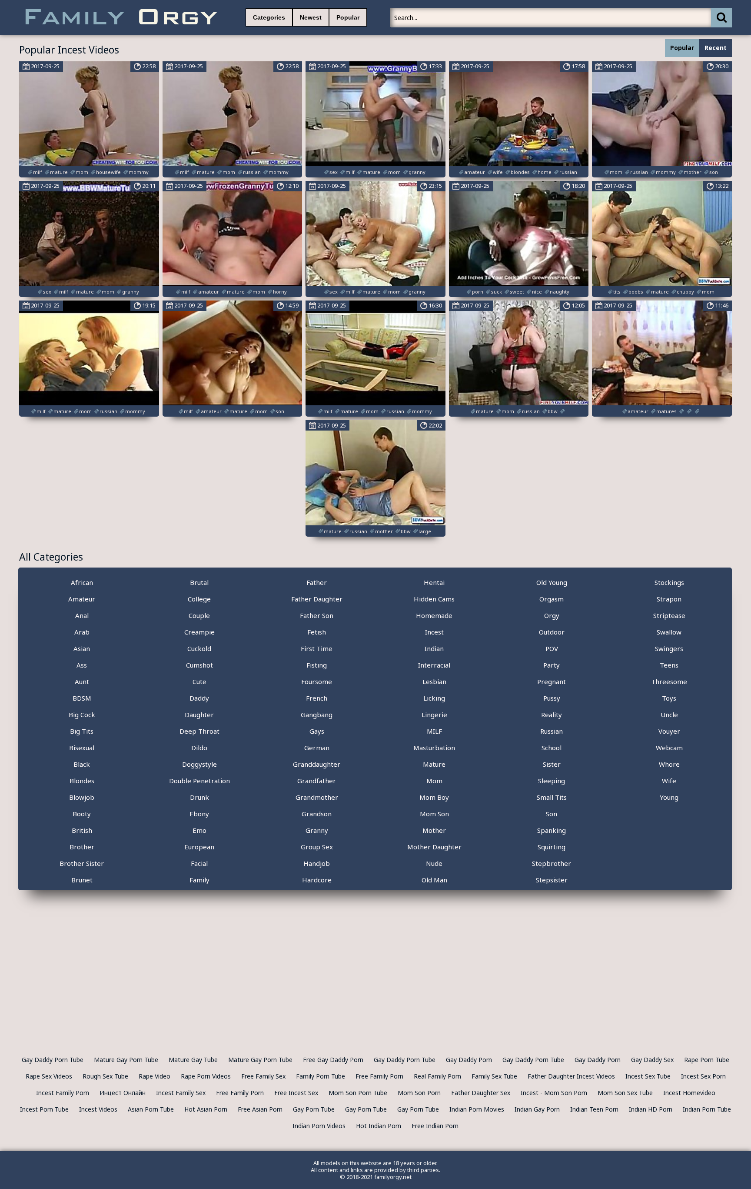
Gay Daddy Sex (652, 1059)
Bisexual (81, 747)
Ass (81, 665)
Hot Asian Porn (205, 1109)
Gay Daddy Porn (469, 1059)
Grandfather (316, 780)
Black (81, 764)
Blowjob (81, 797)
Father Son (316, 615)
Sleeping (551, 780)
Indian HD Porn (650, 1109)
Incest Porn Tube (44, 1109)
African (82, 582)
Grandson (317, 813)
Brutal (199, 582)
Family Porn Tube (320, 1076)
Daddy (199, 698)
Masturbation (434, 747)
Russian (551, 731)
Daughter (199, 714)
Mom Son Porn (419, 1093)
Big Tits (81, 731)
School (552, 747)
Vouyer (669, 731)
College (199, 598)
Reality (551, 714)
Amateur (81, 598)
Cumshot (199, 665)
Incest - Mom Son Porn (554, 1093)
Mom (434, 780)
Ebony (199, 813)
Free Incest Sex (296, 1093)
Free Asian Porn (260, 1109)
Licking (434, 698)
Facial (199, 863)
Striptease (669, 615)
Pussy (551, 698)
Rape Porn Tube (706, 1059)
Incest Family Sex (181, 1093)
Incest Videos (98, 1109)
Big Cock (82, 714)
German (316, 747)
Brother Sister (82, 863)
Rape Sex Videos (49, 1076)
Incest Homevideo (689, 1093)
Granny (317, 830)
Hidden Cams (434, 598)
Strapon (669, 598)
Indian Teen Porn (594, 1109)
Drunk (199, 797)
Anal (82, 615)
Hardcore (317, 879)
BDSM (82, 698)
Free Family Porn (379, 1076)
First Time (316, 648)
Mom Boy (434, 797)
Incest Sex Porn (703, 1076)
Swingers (669, 648)
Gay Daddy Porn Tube (52, 1059)
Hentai (434, 582)
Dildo (199, 747)
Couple (199, 615)
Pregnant (551, 681)
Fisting (316, 665)
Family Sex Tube (494, 1076)
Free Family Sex (263, 1076)
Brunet (82, 879)
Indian (434, 648)
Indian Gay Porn (537, 1109)
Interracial (434, 665)
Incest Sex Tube (648, 1076)
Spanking (551, 830)
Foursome (316, 681)
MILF (434, 731)
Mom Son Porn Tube (358, 1093)
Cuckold (199, 648)
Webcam (669, 747)
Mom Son (434, 813)
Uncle (669, 714)
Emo (199, 830)
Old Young (551, 582)
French (316, 698)
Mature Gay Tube (193, 1059)
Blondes (82, 780)
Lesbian (434, 681)
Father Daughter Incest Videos (571, 1076)
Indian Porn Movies (476, 1109)
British (82, 830)
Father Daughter (316, 598)
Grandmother (317, 797)
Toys (669, 698)
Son (551, 813)
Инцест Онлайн (123, 1093)
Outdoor (552, 632)
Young (669, 797)
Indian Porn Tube (707, 1109)
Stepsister (552, 879)
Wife (669, 780)
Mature (434, 764)
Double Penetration (199, 780)
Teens (669, 665)
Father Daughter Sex (480, 1093)
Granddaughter (316, 764)
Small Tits (552, 797)
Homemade (434, 615)
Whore (669, 764)
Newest (311, 17)
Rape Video (154, 1076)
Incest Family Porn (62, 1093)
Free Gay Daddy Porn (333, 1059)
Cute (199, 681)
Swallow (669, 632)
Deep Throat (199, 731)
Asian (81, 648)
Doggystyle (199, 764)
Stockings (669, 582)
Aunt (82, 681)
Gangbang (316, 714)
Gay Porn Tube (314, 1109)
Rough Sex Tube (105, 1076)
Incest (434, 632)
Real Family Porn (437, 1076)
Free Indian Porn (435, 1126)
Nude (434, 863)
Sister (552, 764)
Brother (82, 846)
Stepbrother (551, 863)
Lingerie (434, 714)
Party (551, 665)
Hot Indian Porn (378, 1126)
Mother (434, 830)
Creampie (199, 632)
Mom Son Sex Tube (625, 1093)
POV (551, 648)
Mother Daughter (434, 846)
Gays (316, 731)
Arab (82, 632)
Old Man (434, 879)
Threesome (669, 681)
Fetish (316, 632)
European (199, 846)
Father (316, 582)
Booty (82, 813)
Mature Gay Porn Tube (126, 1059)
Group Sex (317, 846)
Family (199, 879)
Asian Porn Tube (151, 1109)
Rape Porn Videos (206, 1076)
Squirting (551, 846)
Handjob (316, 863)
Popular (347, 17)
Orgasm (551, 598)
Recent (715, 47)
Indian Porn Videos (319, 1126)
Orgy (551, 615)
